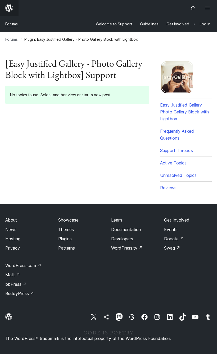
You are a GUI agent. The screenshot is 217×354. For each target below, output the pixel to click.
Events (171, 229)
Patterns (66, 248)
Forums (11, 24)
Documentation (126, 229)
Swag (172, 248)
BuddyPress (19, 293)
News (10, 229)
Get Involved (176, 220)
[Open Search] (192, 8)
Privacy (12, 248)
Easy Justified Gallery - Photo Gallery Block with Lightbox (184, 111)
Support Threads (176, 150)
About (11, 220)
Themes (66, 229)
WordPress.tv (127, 248)
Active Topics (173, 162)
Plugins (65, 238)
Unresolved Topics (178, 175)
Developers (122, 238)
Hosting (12, 238)
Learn (116, 220)
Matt (12, 274)
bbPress (16, 284)
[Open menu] (208, 8)
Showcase (68, 220)
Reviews (168, 187)
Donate (174, 238)
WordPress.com (23, 265)
